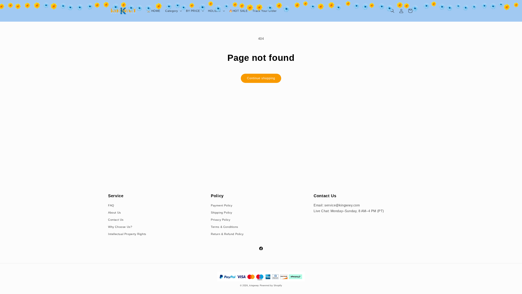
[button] (173, 11)
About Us (114, 212)
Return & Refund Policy (227, 234)
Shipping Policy (221, 212)
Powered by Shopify (271, 285)
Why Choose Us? (120, 226)
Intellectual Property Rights (127, 234)
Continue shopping (261, 78)
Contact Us (116, 219)
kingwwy (254, 285)
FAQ (111, 205)
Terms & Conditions (224, 226)
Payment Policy (221, 205)
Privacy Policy (220, 219)
